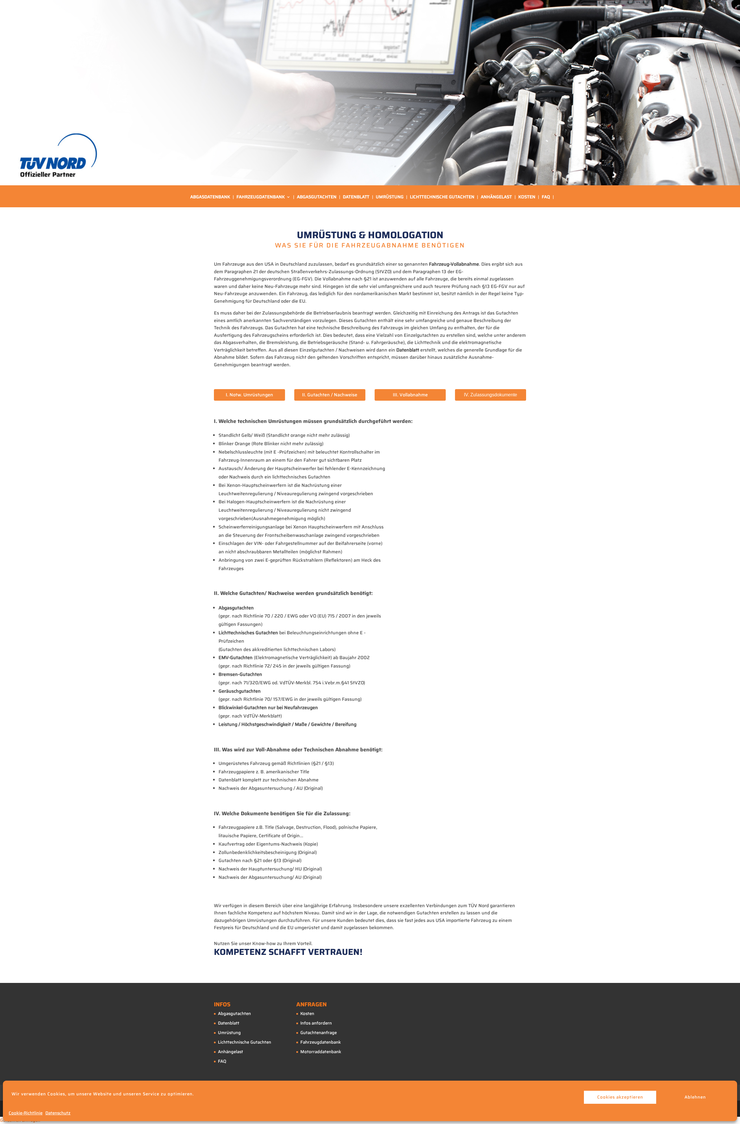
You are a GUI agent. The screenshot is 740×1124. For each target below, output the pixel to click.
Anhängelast (496, 197)
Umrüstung (390, 197)
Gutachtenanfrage (318, 1032)
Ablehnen (695, 1097)
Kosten (526, 197)
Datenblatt (356, 197)
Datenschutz (58, 1113)
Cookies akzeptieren (620, 1097)
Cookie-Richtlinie (25, 1113)
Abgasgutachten (316, 197)
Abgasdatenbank (210, 197)
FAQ (546, 197)
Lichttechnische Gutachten (442, 197)
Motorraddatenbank (320, 1051)
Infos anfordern (316, 1023)
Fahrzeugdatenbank (260, 197)
